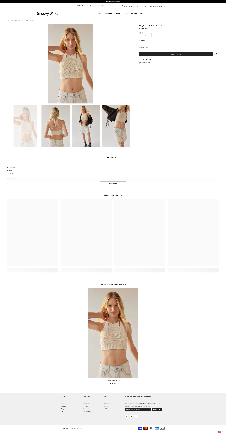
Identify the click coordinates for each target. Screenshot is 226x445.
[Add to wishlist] (216, 54)
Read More (113, 183)
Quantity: (142, 40)
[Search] (96, 5)
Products (14, 20)
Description (111, 157)
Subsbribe (157, 409)
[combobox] (95, 5)
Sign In (150, 6)
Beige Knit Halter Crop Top (113, 380)
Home (8, 20)
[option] (70, 63)
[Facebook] (140, 59)
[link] (32, 269)
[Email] (150, 59)
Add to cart (176, 54)
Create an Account (159, 6)
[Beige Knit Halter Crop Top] (113, 333)
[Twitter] (143, 59)
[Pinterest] (147, 59)
